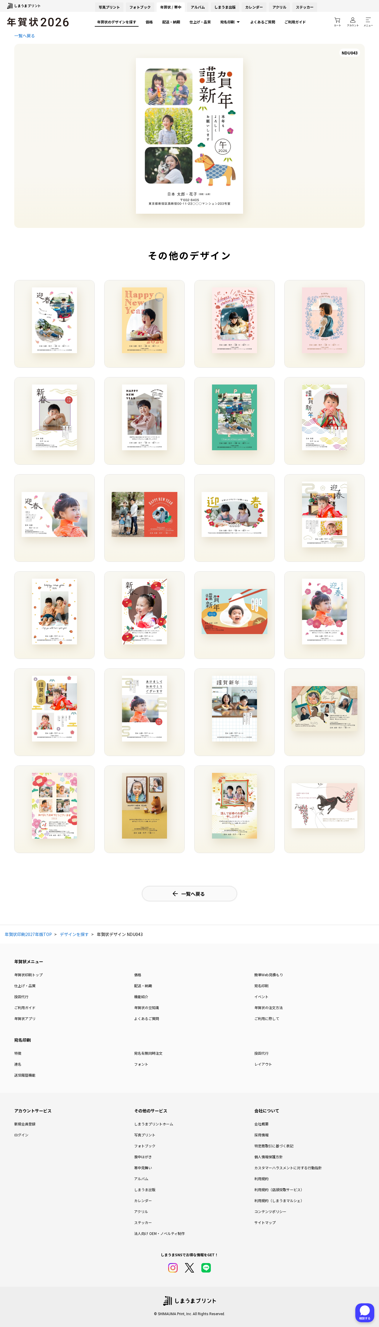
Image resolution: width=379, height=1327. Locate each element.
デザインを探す (74, 934)
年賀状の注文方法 (268, 1007)
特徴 (17, 1053)
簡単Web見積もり (268, 974)
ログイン (21, 1134)
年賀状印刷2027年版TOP (28, 934)
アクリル (279, 6)
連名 (17, 1064)
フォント (141, 1064)
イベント (261, 996)
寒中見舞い (143, 1167)
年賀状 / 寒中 (170, 6)
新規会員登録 (25, 1123)
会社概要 (261, 1123)
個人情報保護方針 (268, 1156)
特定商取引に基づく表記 (273, 1145)
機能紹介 (141, 996)
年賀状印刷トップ (28, 974)
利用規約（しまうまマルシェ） (279, 1200)
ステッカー (305, 6)
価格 (149, 21)
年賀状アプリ (25, 1018)
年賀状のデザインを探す (116, 21)
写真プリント (144, 1134)
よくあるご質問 (262, 21)
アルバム (198, 6)
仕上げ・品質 (200, 21)
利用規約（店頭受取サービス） (279, 1189)
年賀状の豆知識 (146, 1007)
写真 (109, 6)
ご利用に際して (266, 1018)
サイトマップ (265, 1222)
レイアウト (263, 1064)
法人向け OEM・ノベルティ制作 (159, 1233)
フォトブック (140, 6)
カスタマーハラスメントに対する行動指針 (288, 1167)
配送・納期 (171, 21)
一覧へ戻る (24, 35)
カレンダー (254, 6)
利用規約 (261, 1178)
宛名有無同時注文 (148, 1053)
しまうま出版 (225, 6)
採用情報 (261, 1134)
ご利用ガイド (295, 21)
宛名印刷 (227, 21)
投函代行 (21, 996)
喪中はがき (143, 1156)
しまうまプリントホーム (153, 1123)
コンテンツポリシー (270, 1211)
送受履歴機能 (25, 1074)
